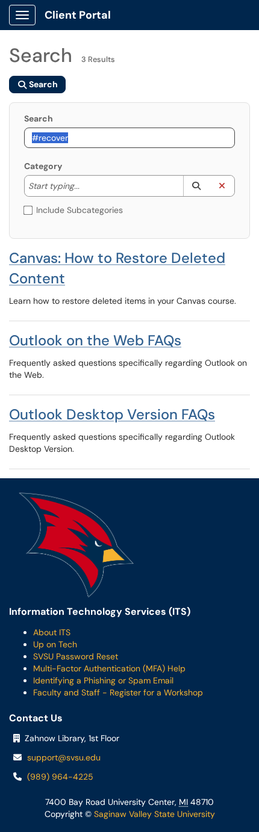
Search (38, 118)
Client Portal (78, 15)
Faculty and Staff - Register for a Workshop (118, 692)
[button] (196, 186)
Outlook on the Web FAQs (95, 340)
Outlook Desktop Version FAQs (112, 414)
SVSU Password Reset (75, 656)
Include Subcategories (79, 210)
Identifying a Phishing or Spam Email (103, 680)
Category (43, 166)
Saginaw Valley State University (153, 814)
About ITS (51, 632)
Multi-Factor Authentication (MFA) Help (109, 668)
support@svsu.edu (64, 757)
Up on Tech (55, 644)
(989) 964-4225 (60, 776)
